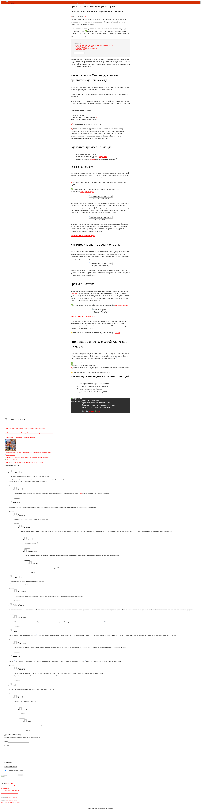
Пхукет (85, 3)
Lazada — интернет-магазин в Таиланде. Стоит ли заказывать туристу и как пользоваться (29, 433)
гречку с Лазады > (121, 305)
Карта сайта (88, 810)
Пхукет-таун (93, 3)
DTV (97, 117)
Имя (6, 741)
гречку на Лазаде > (87, 192)
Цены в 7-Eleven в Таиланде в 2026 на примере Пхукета (20, 437)
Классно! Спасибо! (12, 797)
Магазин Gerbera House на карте (83, 236)
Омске (80, 493)
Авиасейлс (104, 384)
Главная (73, 3)
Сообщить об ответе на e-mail (15, 770)
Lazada (92, 159)
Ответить (11, 485)
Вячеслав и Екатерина (90, 400)
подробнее (103, 157)
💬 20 (85, 16)
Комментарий (8, 762)
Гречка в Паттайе (80, 49)
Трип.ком (104, 386)
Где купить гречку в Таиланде (84, 46)
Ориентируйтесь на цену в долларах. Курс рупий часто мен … (10, 802)
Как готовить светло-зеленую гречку (86, 48)
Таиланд (79, 3)
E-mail (6, 745)
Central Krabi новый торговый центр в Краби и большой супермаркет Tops (25, 428)
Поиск (2, 775)
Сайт (5, 750)
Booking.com (102, 392)
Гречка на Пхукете (81, 47)
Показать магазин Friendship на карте (84, 316)
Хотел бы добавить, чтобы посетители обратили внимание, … (10, 793)
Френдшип (74, 293)
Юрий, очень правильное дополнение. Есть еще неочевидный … (10, 786)
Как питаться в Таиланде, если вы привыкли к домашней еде (94, 45)
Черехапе (99, 389)
